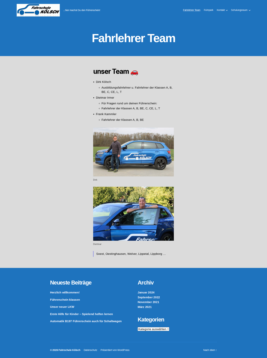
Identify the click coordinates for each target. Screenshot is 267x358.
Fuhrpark (208, 10)
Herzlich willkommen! (65, 292)
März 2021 (145, 306)
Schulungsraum (239, 10)
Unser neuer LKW (62, 306)
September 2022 (149, 297)
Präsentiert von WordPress (115, 350)
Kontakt (221, 10)
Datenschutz (90, 350)
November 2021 (148, 302)
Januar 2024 (146, 292)
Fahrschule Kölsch (69, 350)
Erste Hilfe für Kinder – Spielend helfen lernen (81, 314)
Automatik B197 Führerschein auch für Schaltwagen (86, 321)
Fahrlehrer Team (191, 10)
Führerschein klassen (65, 299)
